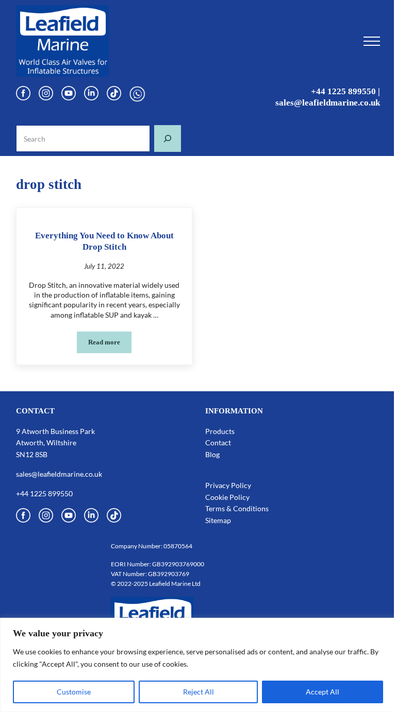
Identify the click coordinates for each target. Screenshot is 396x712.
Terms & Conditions (237, 508)
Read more (109, 344)
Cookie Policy (227, 497)
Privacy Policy (228, 485)
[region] (198, 665)
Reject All (198, 691)
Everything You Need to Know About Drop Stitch (104, 241)
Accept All (322, 691)
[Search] (167, 138)
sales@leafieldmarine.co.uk (327, 103)
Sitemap (218, 520)
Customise (74, 691)
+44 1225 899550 (343, 91)
